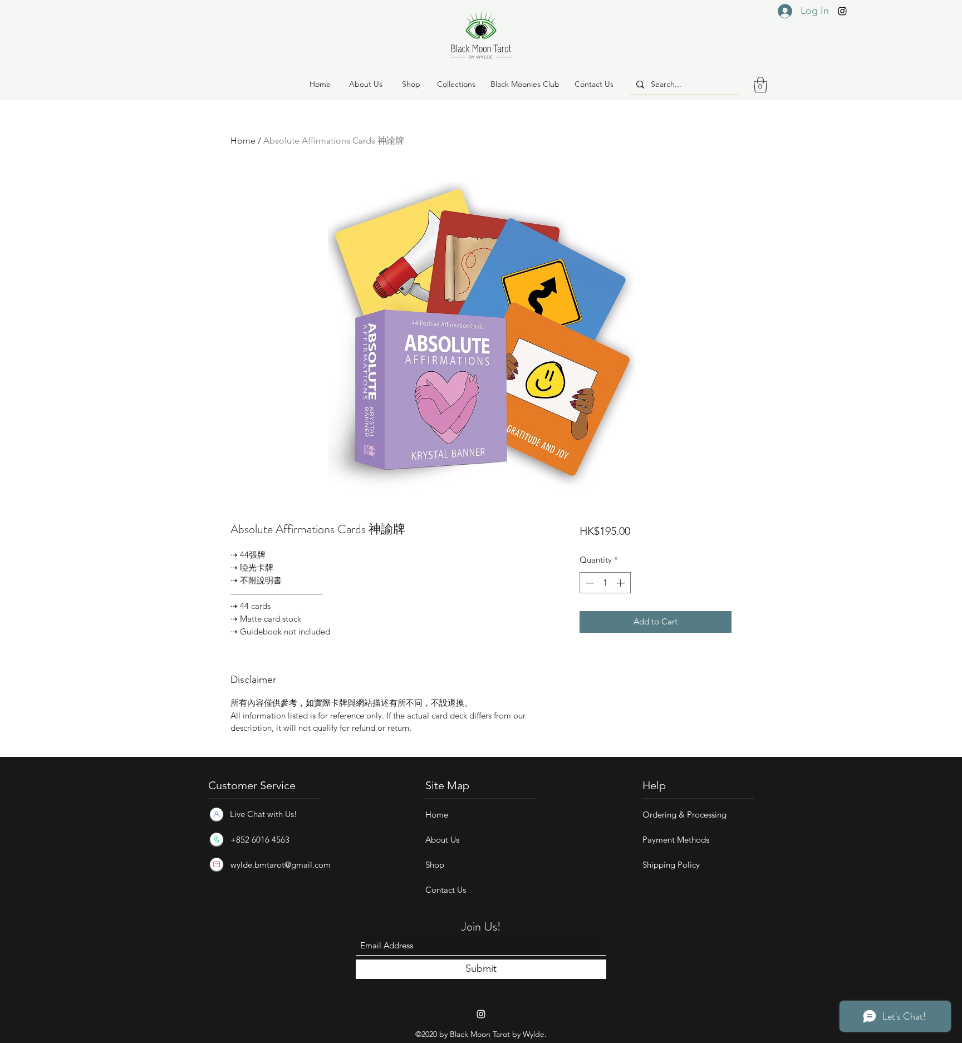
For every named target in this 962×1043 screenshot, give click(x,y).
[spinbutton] (605, 583)
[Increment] (621, 583)
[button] (411, 84)
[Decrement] (588, 583)
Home (243, 140)
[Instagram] (842, 11)
